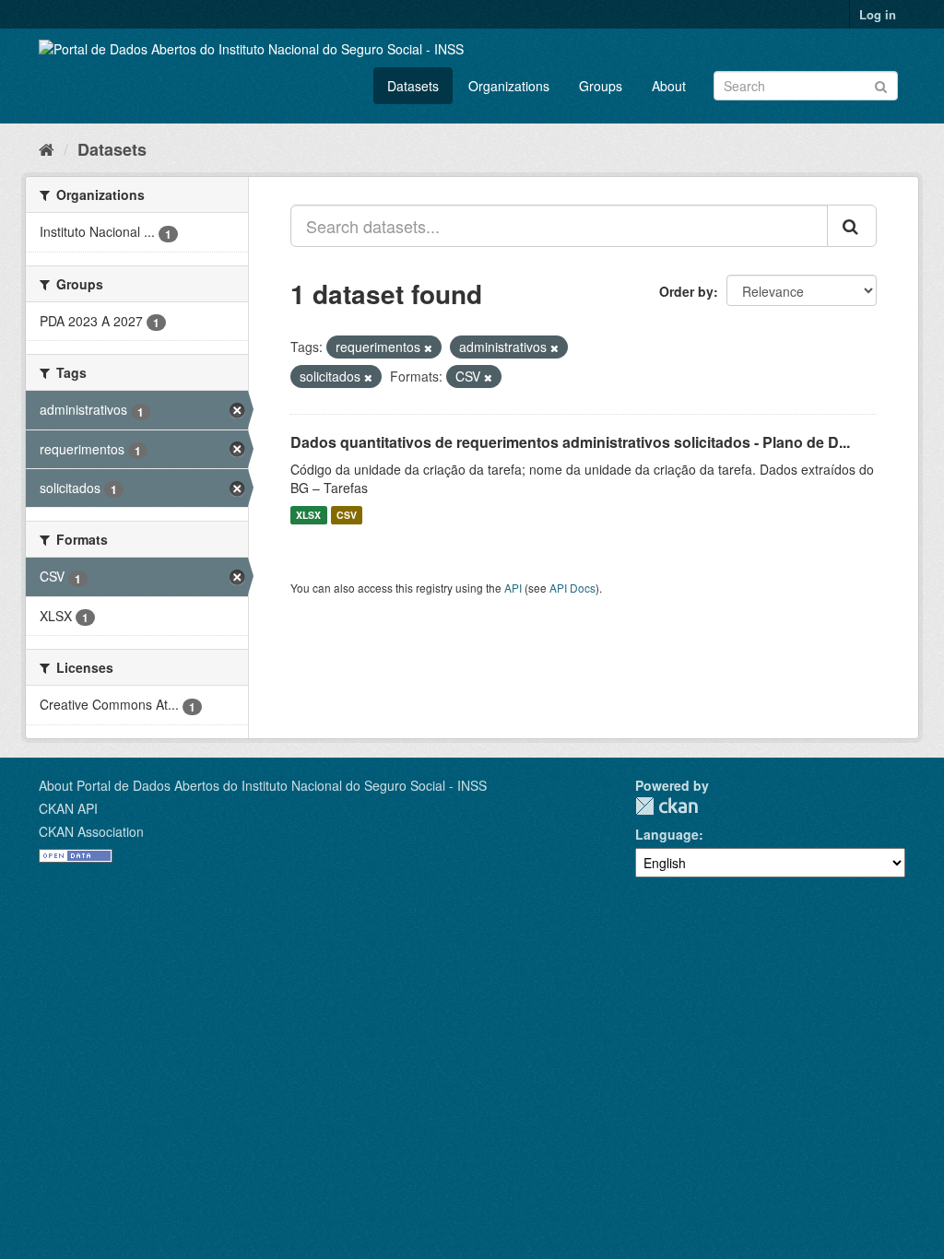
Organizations (508, 85)
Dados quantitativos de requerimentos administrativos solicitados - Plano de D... (570, 442)
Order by (686, 291)
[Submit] (881, 84)
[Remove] (428, 347)
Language (667, 834)
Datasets (413, 85)
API (513, 587)
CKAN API (68, 808)
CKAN (666, 806)
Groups (600, 85)
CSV (346, 515)
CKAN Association (91, 831)
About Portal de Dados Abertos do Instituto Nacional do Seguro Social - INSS (263, 785)
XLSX (308, 515)
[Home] (46, 148)
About (669, 85)
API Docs (572, 587)
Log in (877, 14)
